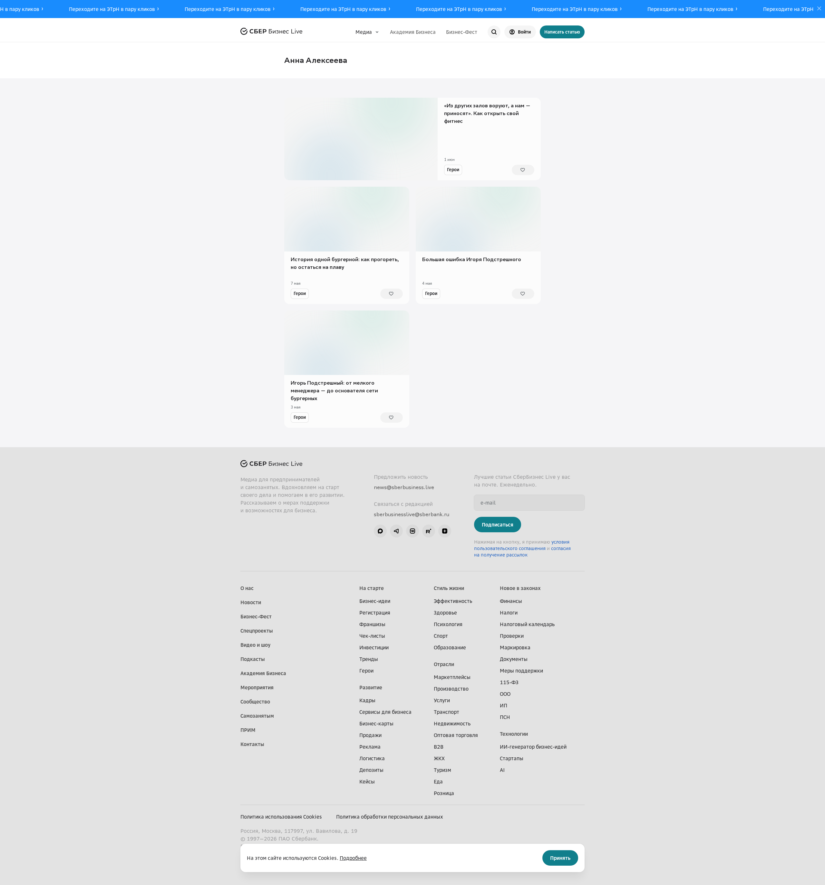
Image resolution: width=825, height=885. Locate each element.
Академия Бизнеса (413, 32)
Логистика (372, 758)
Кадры (367, 700)
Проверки (512, 636)
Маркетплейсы (452, 677)
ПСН (505, 717)
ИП (503, 705)
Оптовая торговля (456, 735)
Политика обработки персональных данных (389, 816)
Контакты (252, 744)
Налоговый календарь (527, 624)
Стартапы (511, 758)
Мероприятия (257, 687)
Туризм (442, 770)
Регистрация (374, 612)
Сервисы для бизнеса (385, 712)
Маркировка (515, 647)
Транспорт (446, 712)
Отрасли (444, 664)
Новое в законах (520, 588)
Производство (451, 688)
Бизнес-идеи (374, 601)
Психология (448, 624)
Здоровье (445, 612)
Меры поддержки (521, 670)
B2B (438, 746)
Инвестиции (374, 647)
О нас (247, 588)
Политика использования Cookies (281, 816)
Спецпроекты (256, 630)
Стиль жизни (449, 588)
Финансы (511, 601)
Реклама (370, 746)
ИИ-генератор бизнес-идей (533, 746)
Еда (438, 781)
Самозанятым (257, 716)
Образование (450, 647)
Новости (250, 602)
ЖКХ (439, 758)
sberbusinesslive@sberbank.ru (411, 514)
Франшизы (372, 624)
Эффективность (453, 601)
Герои (453, 169)
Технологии (514, 734)
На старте (371, 588)
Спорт (441, 636)
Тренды (368, 659)
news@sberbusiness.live (404, 487)
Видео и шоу (255, 645)
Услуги (442, 700)
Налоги (509, 612)
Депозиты (371, 770)
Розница (444, 793)
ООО (505, 694)
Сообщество (255, 701)
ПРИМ (248, 730)
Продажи (370, 735)
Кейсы (367, 781)
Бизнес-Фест (461, 32)
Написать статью (562, 31)
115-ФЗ (509, 682)
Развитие (370, 687)
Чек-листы (372, 636)
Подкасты (252, 659)
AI (502, 770)
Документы (514, 659)
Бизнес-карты (376, 723)
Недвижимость (452, 723)
